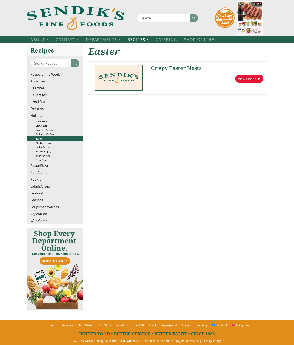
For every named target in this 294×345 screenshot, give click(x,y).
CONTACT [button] (65, 39)
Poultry (36, 179)
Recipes (187, 325)
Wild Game (39, 220)
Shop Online (85, 325)
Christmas (39, 125)
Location (67, 325)
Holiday (36, 115)
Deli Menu (104, 325)
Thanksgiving (40, 155)
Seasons (37, 200)
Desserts (37, 108)
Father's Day (40, 147)
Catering (202, 325)
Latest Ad (138, 325)
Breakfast (38, 101)
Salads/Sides (40, 186)
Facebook (221, 325)
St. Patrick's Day (42, 134)
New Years (39, 160)
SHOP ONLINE (199, 39)
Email (152, 325)
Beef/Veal (38, 88)
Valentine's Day (42, 130)
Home (53, 325)
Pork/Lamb (39, 172)
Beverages (39, 95)
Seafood (37, 193)
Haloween (39, 121)
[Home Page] (75, 18)
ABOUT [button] (37, 39)
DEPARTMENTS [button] (101, 39)
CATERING (166, 39)
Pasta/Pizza (39, 165)
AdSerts (132, 341)
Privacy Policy (211, 341)
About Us (122, 325)
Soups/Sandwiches (45, 207)
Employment (169, 325)
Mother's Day (41, 143)
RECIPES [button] (136, 39)
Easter (37, 138)
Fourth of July (41, 151)
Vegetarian (39, 213)
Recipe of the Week (45, 74)
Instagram (242, 325)
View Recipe (247, 78)
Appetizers (39, 81)
